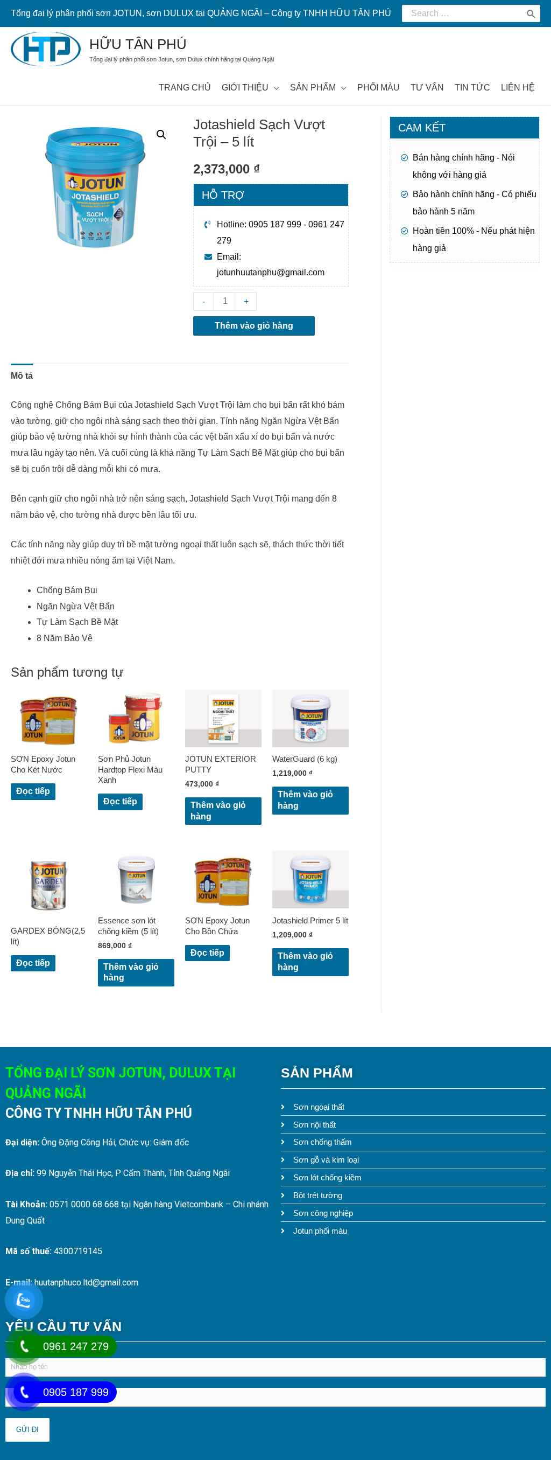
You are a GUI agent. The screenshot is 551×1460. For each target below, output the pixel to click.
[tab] (22, 376)
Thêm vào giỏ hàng (254, 325)
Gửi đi (27, 1430)
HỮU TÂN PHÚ (138, 44)
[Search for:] (462, 13)
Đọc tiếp (33, 791)
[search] (462, 13)
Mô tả (22, 375)
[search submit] (531, 13)
